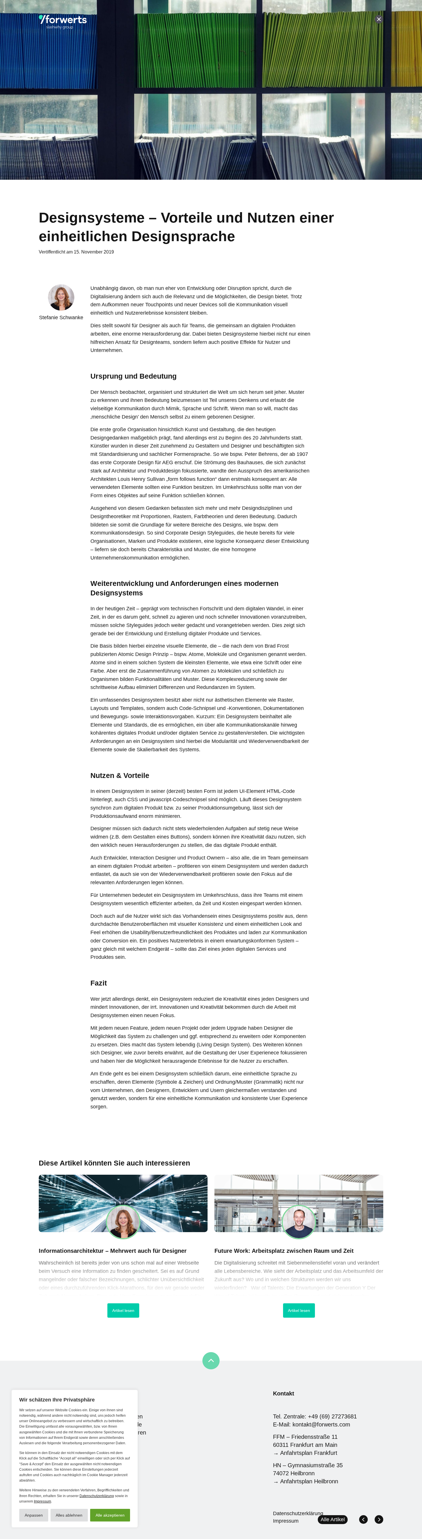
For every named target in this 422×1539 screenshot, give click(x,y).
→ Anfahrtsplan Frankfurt (305, 1453)
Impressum (42, 1501)
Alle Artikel (333, 1519)
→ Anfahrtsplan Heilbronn (305, 1481)
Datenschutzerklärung (97, 1496)
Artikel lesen (123, 1310)
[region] (74, 1459)
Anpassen (34, 1515)
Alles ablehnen (69, 1515)
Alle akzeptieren (110, 1515)
